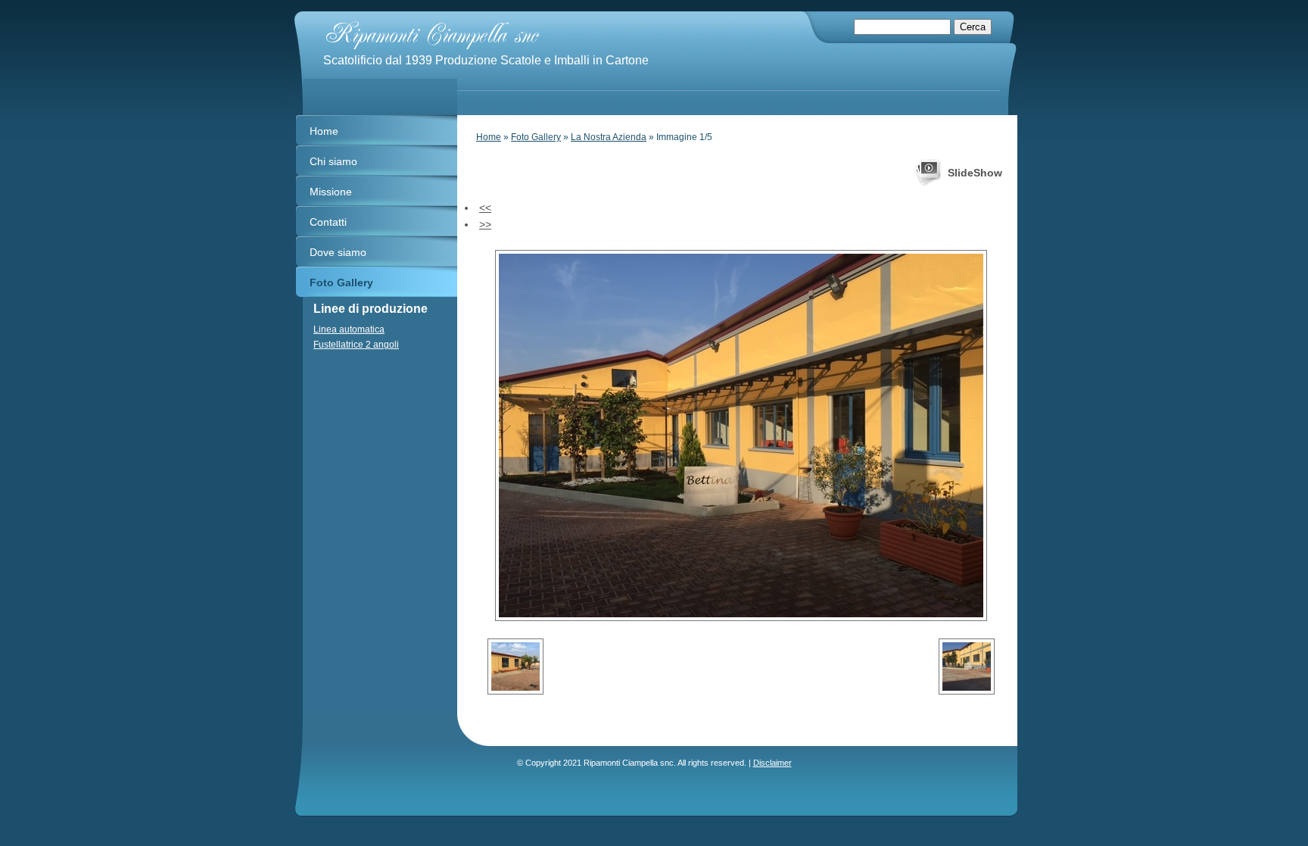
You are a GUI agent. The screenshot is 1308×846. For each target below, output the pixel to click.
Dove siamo (338, 252)
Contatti (328, 222)
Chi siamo (333, 161)
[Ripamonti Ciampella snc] (531, 32)
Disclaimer (772, 762)
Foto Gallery (536, 137)
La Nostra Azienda (608, 137)
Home (488, 137)
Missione (331, 192)
